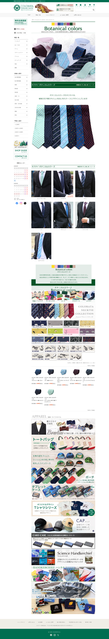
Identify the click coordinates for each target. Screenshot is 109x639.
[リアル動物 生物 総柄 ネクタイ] (88, 343)
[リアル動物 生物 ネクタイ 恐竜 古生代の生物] (63, 360)
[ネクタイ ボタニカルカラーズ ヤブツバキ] (85, 228)
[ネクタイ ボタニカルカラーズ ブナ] (41, 228)
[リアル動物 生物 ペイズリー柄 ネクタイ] (76, 343)
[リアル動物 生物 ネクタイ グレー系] (55, 327)
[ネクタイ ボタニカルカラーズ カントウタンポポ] (41, 197)
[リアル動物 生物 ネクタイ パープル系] (87, 335)
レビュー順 (92, 362)
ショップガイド (50, 15)
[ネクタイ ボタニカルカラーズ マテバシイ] (63, 228)
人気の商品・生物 (21, 32)
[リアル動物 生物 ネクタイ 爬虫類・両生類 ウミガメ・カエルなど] (76, 352)
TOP (29, 15)
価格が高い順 (85, 362)
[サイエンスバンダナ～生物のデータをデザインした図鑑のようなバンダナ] (63, 564)
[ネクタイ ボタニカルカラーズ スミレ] (85, 197)
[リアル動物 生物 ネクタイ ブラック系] (71, 327)
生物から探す (18, 73)
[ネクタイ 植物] (76, 360)
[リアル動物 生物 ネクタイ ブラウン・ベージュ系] (87, 327)
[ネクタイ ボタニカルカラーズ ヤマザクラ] (63, 197)
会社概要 (40, 622)
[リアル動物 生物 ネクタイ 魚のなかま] (37, 360)
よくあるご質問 (64, 15)
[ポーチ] (63, 483)
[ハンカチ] (63, 581)
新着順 (73, 362)
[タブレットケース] (63, 499)
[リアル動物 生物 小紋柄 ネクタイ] (63, 343)
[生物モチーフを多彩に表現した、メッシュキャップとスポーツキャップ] (63, 532)
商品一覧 (38, 15)
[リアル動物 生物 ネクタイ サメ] (88, 352)
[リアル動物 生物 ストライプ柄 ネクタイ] (50, 343)
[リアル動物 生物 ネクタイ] (63, 319)
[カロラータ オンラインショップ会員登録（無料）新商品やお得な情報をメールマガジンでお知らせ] (20, 25)
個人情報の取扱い (61, 622)
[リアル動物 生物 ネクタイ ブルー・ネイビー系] (39, 327)
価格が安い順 (79, 362)
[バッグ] (63, 450)
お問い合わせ (77, 15)
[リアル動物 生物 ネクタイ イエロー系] (39, 335)
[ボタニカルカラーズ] (63, 301)
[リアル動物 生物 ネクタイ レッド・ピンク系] (71, 335)
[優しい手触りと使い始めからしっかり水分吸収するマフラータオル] (63, 597)
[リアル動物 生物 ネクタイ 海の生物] (50, 360)
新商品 (20, 29)
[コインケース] (63, 467)
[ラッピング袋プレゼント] (21, 144)
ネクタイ (43, 19)
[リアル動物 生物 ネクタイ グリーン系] (55, 335)
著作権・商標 (88, 622)
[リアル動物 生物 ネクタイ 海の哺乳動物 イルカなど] (50, 352)
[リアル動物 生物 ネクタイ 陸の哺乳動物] (37, 352)
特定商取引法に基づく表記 (75, 622)
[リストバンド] (63, 613)
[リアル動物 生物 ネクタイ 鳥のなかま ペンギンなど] (63, 352)
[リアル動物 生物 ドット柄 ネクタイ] (37, 343)
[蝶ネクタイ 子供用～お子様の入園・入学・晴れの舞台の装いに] (63, 434)
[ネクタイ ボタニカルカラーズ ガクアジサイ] (41, 259)
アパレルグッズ (38, 19)
